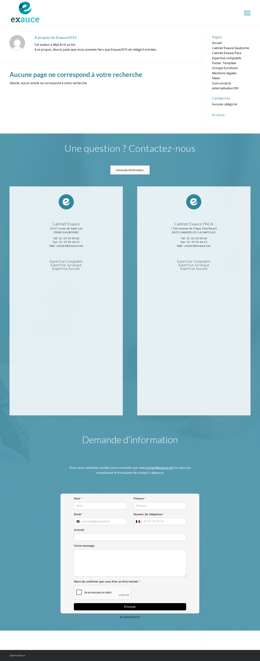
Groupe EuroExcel (225, 68)
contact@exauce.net (159, 468)
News (216, 78)
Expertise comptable (226, 58)
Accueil (217, 43)
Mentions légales (224, 73)
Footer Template (224, 63)
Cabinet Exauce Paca (226, 53)
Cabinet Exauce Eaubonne (230, 48)
